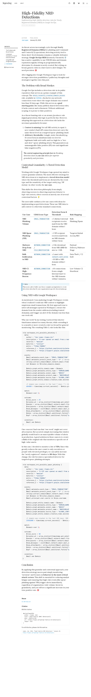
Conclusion (9, 64)
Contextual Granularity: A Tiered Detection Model (11, 56)
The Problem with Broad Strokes (10, 51)
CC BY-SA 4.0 (26, 602)
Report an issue (10, 67)
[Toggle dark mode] (87, 3)
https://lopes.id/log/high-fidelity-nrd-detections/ (38, 632)
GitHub (39, 98)
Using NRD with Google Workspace (11, 61)
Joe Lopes (25, 40)
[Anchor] (56, 85)
